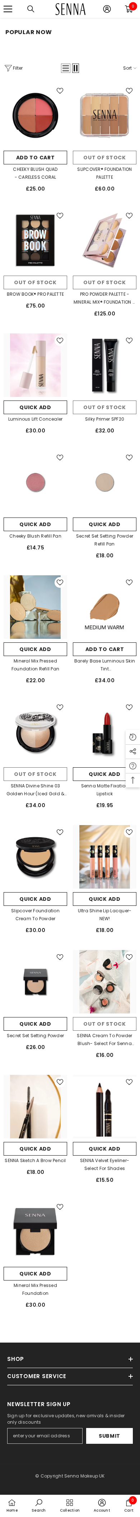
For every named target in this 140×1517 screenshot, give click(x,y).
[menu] (8, 9)
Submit (109, 1435)
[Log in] (107, 9)
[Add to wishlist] (60, 90)
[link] (38, 1505)
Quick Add (35, 407)
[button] (65, 68)
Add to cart (35, 157)
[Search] (31, 9)
